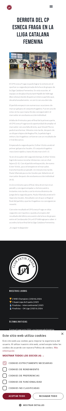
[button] (33, 355)
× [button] (62, 334)
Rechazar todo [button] (48, 396)
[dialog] (33, 370)
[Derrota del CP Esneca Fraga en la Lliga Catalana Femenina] (33, 65)
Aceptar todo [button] (17, 396)
